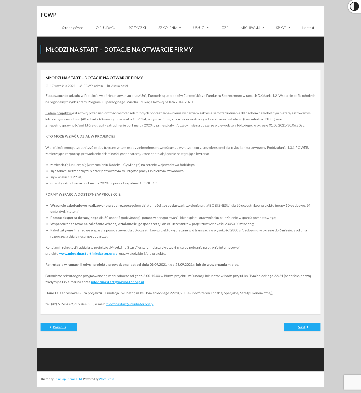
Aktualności (119, 86)
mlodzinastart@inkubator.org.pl (129, 304)
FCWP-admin (93, 86)
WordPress (106, 379)
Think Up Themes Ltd (68, 379)
